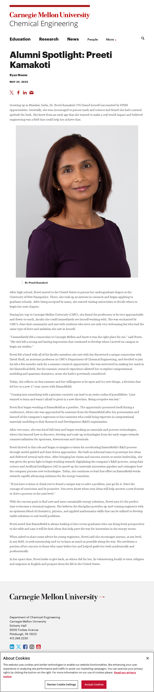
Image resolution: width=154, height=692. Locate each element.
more (110, 39)
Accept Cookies (94, 684)
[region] (77, 672)
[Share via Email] (31, 93)
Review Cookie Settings (61, 684)
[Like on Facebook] (18, 93)
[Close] (147, 658)
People (92, 39)
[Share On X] (12, 93)
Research (49, 39)
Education (20, 39)
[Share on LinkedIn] (25, 93)
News (73, 39)
